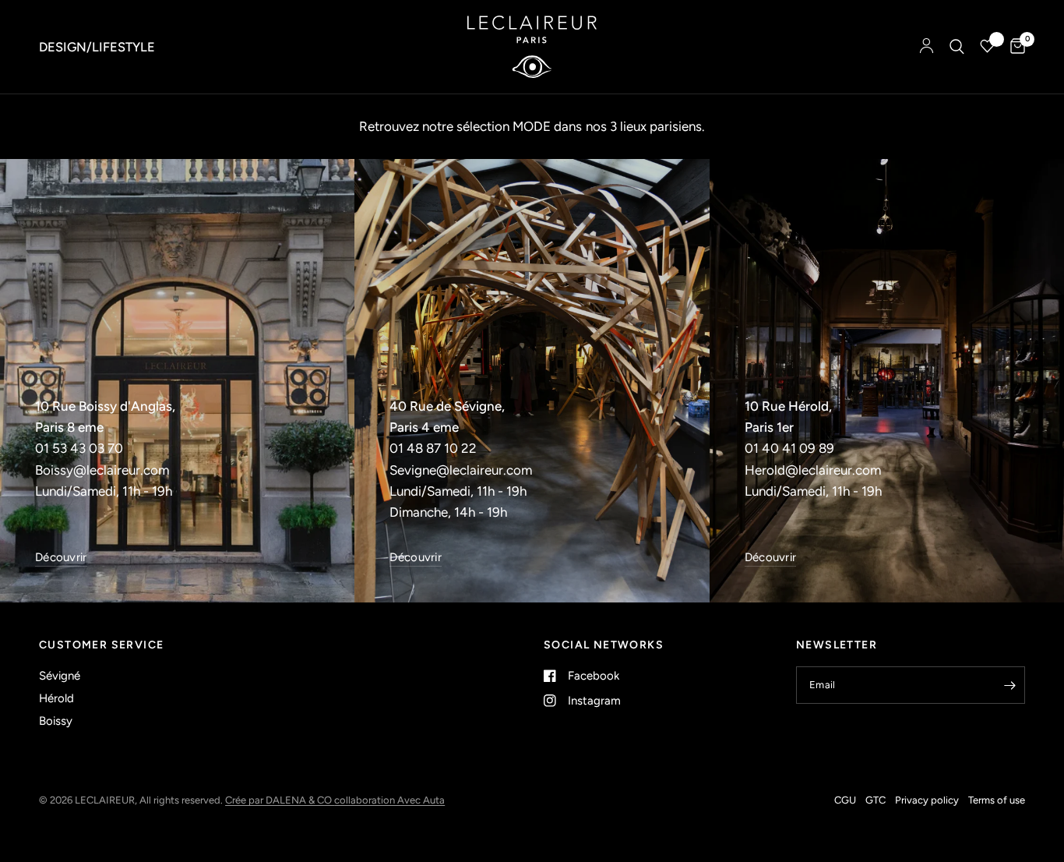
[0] (1013, 47)
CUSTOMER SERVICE (101, 645)
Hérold (56, 698)
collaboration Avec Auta (389, 800)
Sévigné (59, 676)
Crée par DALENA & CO (279, 800)
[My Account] (926, 47)
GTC (875, 800)
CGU (845, 800)
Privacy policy (927, 800)
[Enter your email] (1009, 685)
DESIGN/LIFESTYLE (97, 47)
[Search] (957, 47)
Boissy (55, 721)
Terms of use (996, 800)
